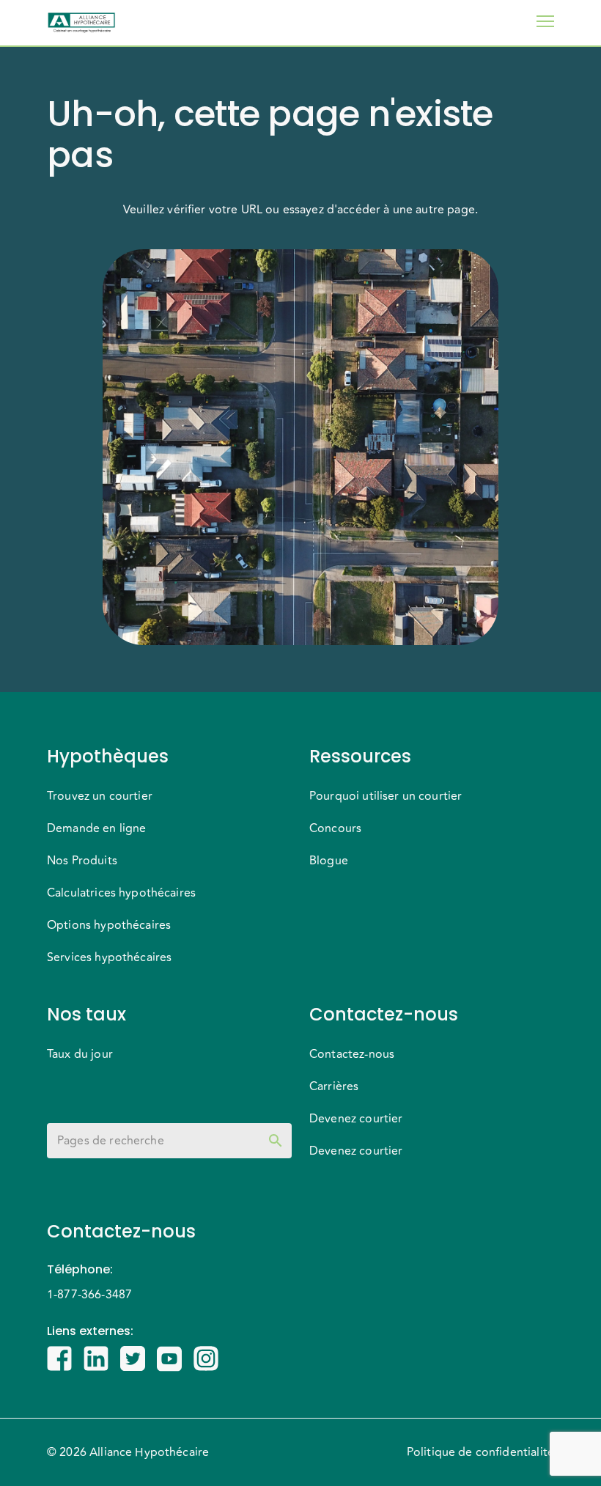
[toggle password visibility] (275, 1140)
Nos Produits (82, 860)
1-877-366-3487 (89, 1294)
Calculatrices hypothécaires (121, 893)
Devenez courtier (355, 1119)
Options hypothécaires (109, 925)
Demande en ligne (96, 828)
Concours (335, 828)
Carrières (333, 1086)
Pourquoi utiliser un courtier (385, 796)
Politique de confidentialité (480, 1452)
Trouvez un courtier (99, 796)
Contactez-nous (351, 1054)
